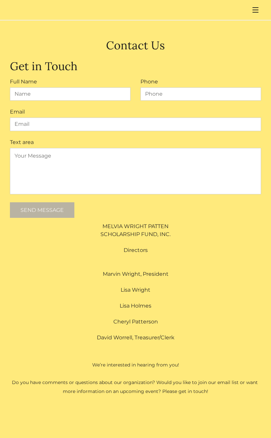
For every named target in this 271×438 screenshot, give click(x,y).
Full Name (23, 81)
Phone (149, 81)
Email (17, 112)
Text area (22, 142)
